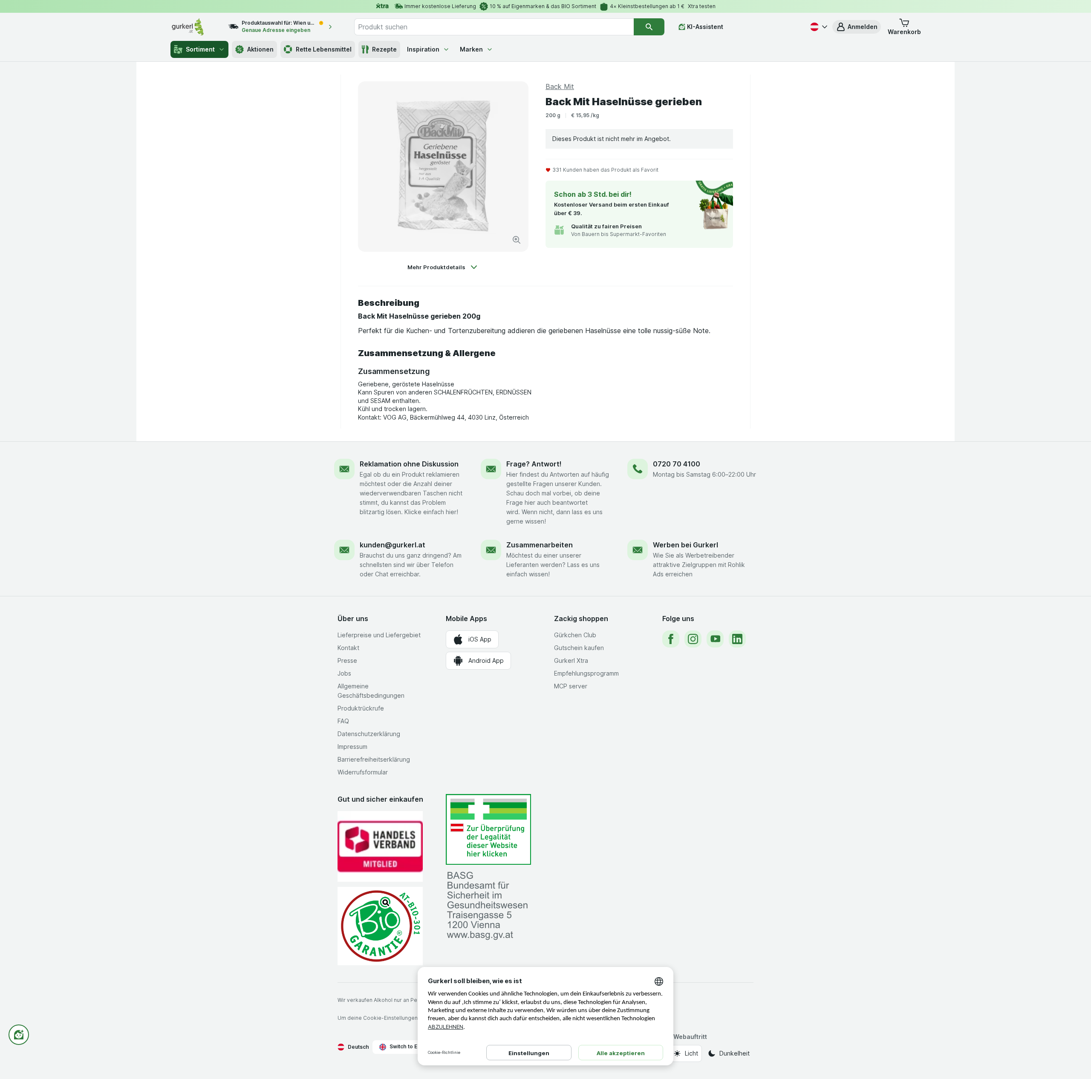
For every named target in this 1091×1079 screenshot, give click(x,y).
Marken (471, 49)
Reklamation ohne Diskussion (409, 464)
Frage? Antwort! (534, 464)
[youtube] (715, 638)
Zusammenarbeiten (539, 545)
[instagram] (692, 638)
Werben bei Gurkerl (685, 545)
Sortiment (200, 49)
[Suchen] (649, 26)
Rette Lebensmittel (324, 49)
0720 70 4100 (676, 464)
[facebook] (670, 638)
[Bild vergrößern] (516, 240)
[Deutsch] (818, 26)
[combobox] (494, 26)
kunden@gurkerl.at (392, 545)
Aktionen (260, 49)
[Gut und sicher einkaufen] (380, 926)
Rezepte (384, 49)
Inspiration (423, 49)
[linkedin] (737, 638)
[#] (488, 829)
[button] (856, 27)
